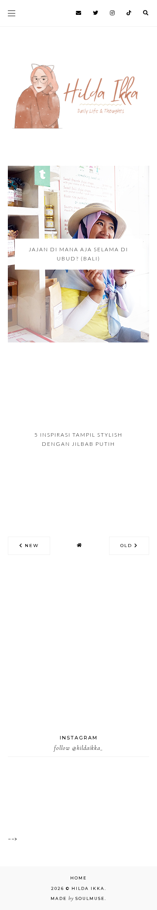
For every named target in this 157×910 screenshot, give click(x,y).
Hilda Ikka (88, 888)
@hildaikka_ (87, 748)
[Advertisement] (78, 655)
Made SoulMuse (78, 898)
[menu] (11, 13)
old (127, 545)
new (31, 545)
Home (78, 878)
